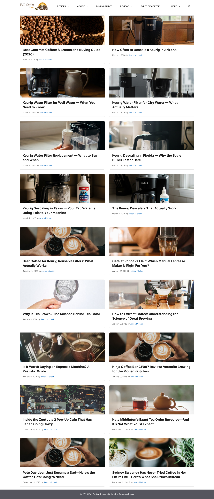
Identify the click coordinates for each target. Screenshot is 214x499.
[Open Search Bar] (189, 6)
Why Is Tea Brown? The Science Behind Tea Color (61, 314)
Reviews (124, 6)
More (174, 6)
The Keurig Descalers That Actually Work (144, 208)
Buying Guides (104, 6)
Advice (81, 6)
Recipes (61, 6)
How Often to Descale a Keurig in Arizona (144, 50)
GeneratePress (126, 494)
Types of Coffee (150, 6)
